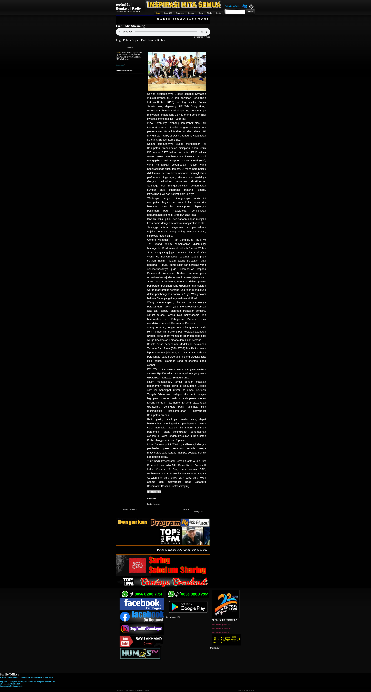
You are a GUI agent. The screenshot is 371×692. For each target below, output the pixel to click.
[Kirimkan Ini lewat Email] (148, 491)
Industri (137, 55)
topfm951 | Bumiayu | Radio (128, 6)
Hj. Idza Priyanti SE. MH (124, 55)
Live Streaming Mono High (221, 624)
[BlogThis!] (151, 491)
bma (252, 690)
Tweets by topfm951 (173, 617)
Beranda (186, 509)
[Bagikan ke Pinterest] (159, 491)
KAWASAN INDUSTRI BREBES (128, 57)
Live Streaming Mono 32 (221, 632)
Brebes (129, 53)
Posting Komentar (153, 504)
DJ (238, 690)
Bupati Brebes (137, 53)
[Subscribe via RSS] (251, 8)
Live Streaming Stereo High (221, 628)
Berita (124, 53)
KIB (117, 59)
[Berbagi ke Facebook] (156, 491)
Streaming (245, 690)
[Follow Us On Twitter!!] (236, 8)
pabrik (122, 59)
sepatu (127, 59)
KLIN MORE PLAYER (202, 37)
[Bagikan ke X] (154, 491)
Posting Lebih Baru (130, 509)
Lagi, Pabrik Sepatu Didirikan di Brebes (140, 40)
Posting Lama (198, 512)
